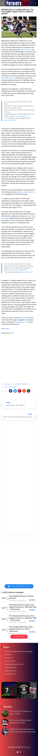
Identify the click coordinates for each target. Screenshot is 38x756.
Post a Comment (10, 387)
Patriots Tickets (19, 637)
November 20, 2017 (10, 120)
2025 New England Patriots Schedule (19, 651)
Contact (8, 654)
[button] (10, 391)
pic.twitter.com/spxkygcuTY (17, 116)
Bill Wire (11, 333)
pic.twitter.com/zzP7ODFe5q (17, 270)
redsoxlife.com (10, 671)
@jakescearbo (23, 318)
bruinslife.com (10, 674)
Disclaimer (9, 658)
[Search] (36, 3)
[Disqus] (19, 453)
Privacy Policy (10, 661)
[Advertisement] (19, 360)
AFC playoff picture (8, 78)
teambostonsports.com (14, 664)
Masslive (6, 329)
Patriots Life (25, 747)
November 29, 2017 (26, 272)
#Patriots (7, 264)
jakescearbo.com (21, 322)
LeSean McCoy (26, 50)
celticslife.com (10, 667)
